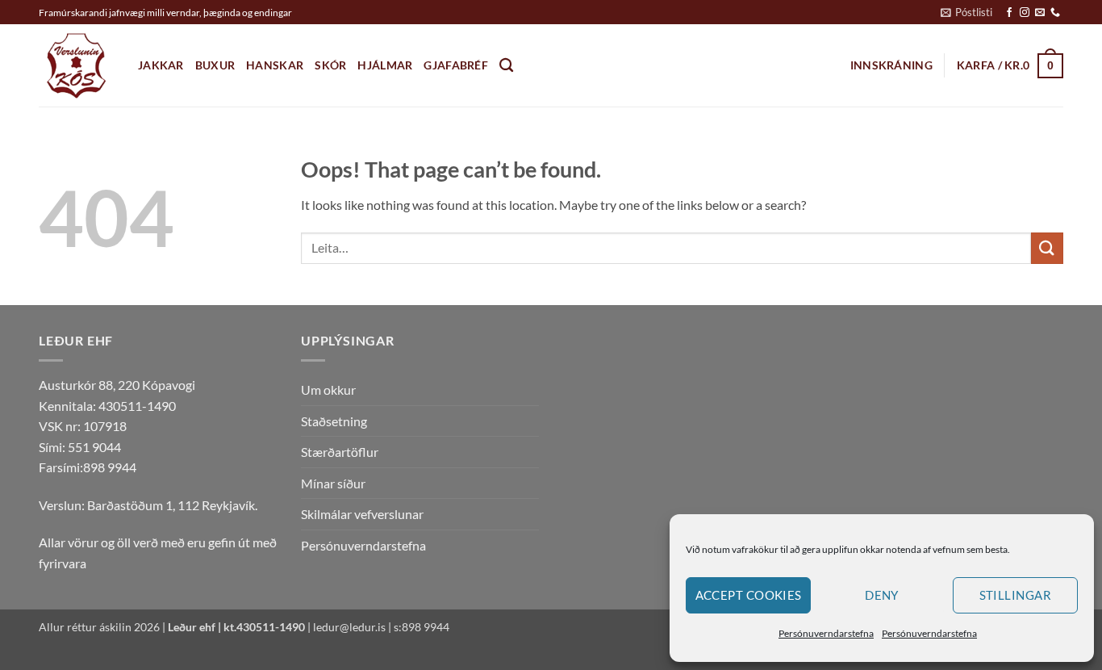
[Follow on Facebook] (1009, 13)
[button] (966, 12)
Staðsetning (334, 421)
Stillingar (1015, 595)
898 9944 (109, 467)
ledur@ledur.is (349, 627)
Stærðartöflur (339, 451)
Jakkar (161, 65)
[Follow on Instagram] (1024, 13)
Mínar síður (333, 483)
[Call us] (1055, 13)
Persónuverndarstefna (826, 633)
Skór (330, 65)
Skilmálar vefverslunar (362, 513)
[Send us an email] (1040, 13)
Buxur (215, 65)
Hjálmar (384, 65)
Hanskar (274, 65)
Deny (882, 595)
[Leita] (506, 65)
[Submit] (1047, 248)
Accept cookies (748, 595)
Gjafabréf (456, 65)
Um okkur (328, 389)
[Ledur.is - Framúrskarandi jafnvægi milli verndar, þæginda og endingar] (76, 65)
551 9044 (94, 446)
